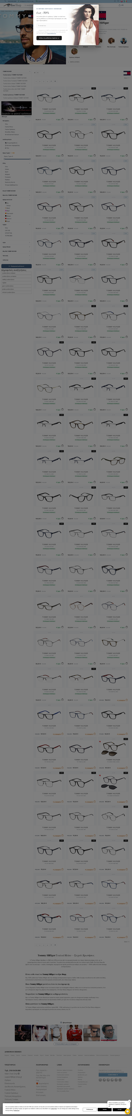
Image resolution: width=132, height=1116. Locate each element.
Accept (119, 1109)
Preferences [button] (16, 1110)
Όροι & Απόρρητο (51, 33)
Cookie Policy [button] (54, 1108)
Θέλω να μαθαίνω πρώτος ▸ (49, 38)
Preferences (89, 1109)
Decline (105, 1109)
